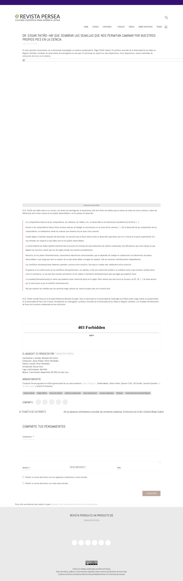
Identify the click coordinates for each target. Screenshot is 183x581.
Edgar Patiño (42, 393)
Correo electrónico (78, 466)
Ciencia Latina (29, 393)
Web (119, 467)
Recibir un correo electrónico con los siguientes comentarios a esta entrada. (56, 477)
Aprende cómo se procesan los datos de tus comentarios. (75, 504)
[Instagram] (88, 542)
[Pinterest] (51, 402)
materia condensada (72, 393)
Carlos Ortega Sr (89, 383)
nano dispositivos (90, 393)
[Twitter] (45, 402)
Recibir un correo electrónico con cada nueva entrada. (47, 483)
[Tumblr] (58, 402)
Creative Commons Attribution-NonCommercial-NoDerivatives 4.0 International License (91, 574)
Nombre (26, 467)
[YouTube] (81, 542)
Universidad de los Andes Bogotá (138, 393)
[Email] (108, 542)
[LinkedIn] (101, 542)
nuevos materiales (106, 393)
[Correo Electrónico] (65, 402)
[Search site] (166, 18)
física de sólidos (56, 393)
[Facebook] (38, 402)
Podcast (120, 393)
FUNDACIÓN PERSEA (64, 353)
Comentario (28, 436)
